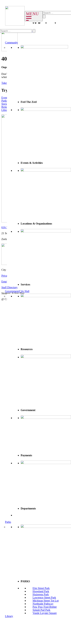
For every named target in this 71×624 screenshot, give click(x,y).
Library (9, 616)
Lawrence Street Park (44, 597)
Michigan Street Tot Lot (46, 600)
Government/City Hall (17, 291)
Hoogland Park (41, 591)
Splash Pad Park (41, 609)
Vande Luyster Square (45, 613)
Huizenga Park (41, 594)
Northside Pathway (43, 603)
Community (11, 42)
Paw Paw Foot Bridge (45, 606)
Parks (8, 521)
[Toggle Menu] (34, 16)
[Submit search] (34, 31)
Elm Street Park (41, 588)
